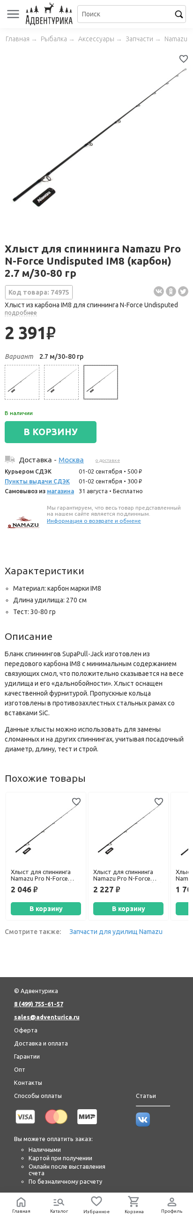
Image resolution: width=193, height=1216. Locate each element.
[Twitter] (183, 291)
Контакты (28, 1082)
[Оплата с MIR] (87, 1125)
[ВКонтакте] (159, 291)
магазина (60, 491)
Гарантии (27, 1056)
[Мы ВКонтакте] (143, 1124)
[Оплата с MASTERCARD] (56, 1125)
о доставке (108, 460)
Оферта (25, 1030)
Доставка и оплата (41, 1043)
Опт (19, 1069)
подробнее (21, 312)
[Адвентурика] (50, 14)
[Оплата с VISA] (25, 1125)
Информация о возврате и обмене (94, 521)
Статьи (146, 1095)
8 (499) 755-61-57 (38, 1004)
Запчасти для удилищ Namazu (116, 931)
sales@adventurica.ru (47, 1017)
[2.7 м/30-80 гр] (100, 382)
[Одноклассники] (171, 291)
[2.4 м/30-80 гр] (61, 382)
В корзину (46, 908)
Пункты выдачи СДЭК (37, 481)
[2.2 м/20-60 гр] (22, 382)
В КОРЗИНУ (50, 432)
